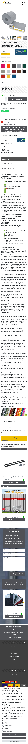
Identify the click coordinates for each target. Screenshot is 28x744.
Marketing (7, 723)
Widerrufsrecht (14, 646)
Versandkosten (12, 108)
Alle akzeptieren (14, 734)
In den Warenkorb (17, 99)
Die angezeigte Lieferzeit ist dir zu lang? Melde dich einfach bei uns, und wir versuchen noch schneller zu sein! (14, 129)
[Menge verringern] (6, 100)
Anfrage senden (16, 574)
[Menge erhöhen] (6, 98)
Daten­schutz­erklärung (11, 718)
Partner (14, 665)
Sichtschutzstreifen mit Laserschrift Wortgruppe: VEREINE (14, 515)
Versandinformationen (9, 124)
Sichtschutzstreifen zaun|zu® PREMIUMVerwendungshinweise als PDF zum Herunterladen (12, 439)
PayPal (6, 728)
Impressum (14, 653)
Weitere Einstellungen (7, 731)
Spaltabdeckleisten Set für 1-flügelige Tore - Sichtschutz (14, 477)
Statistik (6, 722)
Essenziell (7, 720)
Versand (13, 670)
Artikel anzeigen (14, 482)
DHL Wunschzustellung (10, 727)
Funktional (7, 730)
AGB (14, 659)
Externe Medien (8, 725)
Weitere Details (8, 168)
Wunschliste (5, 115)
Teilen (6, 111)
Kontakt (14, 662)
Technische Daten (8, 163)
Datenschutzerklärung (14, 656)
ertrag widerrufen (14, 650)
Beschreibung (7, 159)
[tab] (14, 159)
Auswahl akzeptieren (14, 741)
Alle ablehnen (14, 738)
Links (13, 642)
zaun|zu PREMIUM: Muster (14, 610)
